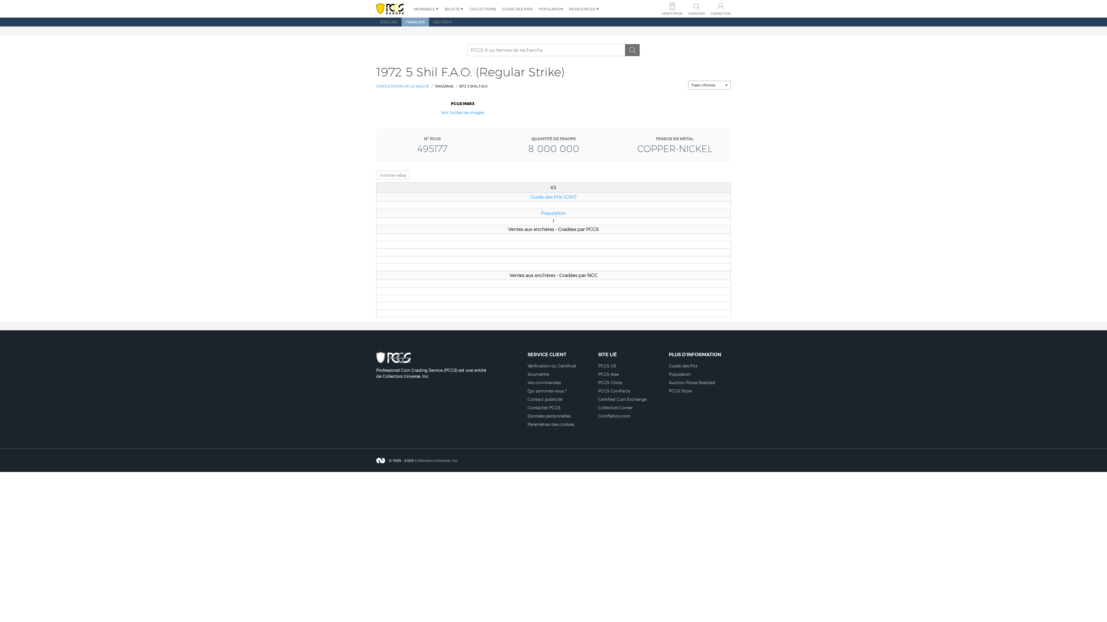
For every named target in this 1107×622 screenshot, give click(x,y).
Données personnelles (549, 416)
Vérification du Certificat (552, 366)
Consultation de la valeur (402, 86)
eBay (392, 175)
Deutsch (442, 22)
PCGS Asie (608, 374)
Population (551, 9)
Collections (483, 9)
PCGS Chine (610, 382)
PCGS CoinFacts (614, 391)
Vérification (672, 14)
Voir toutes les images (462, 112)
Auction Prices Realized (692, 382)
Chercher (696, 14)
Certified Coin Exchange (622, 399)
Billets (452, 9)
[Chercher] (632, 50)
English (389, 22)
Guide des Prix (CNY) (553, 197)
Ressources (582, 9)
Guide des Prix (517, 9)
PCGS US (607, 366)
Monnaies (424, 9)
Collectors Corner (615, 407)
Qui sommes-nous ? (547, 391)
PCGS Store (680, 391)
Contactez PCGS (544, 407)
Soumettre (538, 374)
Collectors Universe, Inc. (437, 460)
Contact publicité (545, 399)
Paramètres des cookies (551, 424)
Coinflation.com (614, 416)
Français (415, 22)
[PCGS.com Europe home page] (392, 9)
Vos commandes (544, 382)
